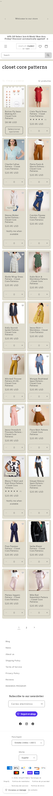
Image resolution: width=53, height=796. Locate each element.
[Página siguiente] (34, 627)
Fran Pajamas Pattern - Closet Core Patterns (12, 548)
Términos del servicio (19, 786)
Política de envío (37, 786)
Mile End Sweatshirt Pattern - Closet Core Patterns (39, 598)
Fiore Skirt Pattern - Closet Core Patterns (39, 432)
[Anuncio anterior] (5, 19)
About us (10, 654)
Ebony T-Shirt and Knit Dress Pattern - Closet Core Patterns (14, 484)
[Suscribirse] (41, 704)
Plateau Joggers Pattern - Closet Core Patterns (12, 597)
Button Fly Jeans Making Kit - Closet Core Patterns (13, 115)
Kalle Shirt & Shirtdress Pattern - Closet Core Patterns (39, 280)
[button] (6, 46)
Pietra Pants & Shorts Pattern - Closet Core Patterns (37, 167)
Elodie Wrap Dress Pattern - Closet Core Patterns (14, 279)
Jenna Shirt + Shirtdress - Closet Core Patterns (39, 330)
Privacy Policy (13, 673)
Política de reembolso (21, 781)
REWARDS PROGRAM (16, 686)
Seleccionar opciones (14, 130)
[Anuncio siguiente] (48, 19)
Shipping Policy (13, 660)
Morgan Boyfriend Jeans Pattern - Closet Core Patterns (39, 382)
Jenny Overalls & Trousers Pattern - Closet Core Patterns (14, 433)
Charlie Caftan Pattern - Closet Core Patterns (12, 166)
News (8, 647)
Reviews (10, 679)
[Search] (48, 55)
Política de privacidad (40, 781)
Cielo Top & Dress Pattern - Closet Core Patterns (38, 114)
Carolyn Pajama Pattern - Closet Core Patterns (37, 217)
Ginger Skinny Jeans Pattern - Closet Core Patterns (37, 484)
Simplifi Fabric (24, 778)
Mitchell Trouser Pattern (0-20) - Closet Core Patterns (13, 382)
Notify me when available (14, 232)
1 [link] (19, 627)
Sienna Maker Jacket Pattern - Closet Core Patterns (12, 218)
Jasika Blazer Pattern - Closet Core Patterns (37, 548)
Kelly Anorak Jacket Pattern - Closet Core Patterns (12, 331)
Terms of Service (14, 667)
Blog (8, 641)
